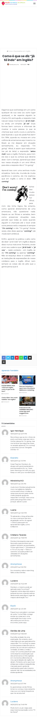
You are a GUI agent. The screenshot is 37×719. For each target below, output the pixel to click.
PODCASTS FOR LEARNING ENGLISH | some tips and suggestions (26, 410)
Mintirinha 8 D (17, 481)
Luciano (14, 581)
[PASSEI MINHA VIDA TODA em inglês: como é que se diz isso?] (10, 379)
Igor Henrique (17, 431)
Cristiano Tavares (18, 535)
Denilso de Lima (14, 64)
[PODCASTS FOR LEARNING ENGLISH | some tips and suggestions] (27, 401)
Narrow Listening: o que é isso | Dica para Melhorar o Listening (27, 388)
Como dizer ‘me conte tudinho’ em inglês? (10, 398)
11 (29, 64)
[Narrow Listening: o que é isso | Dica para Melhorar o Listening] (27, 379)
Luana (13, 510)
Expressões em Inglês (22, 51)
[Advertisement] (18, 27)
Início (10, 51)
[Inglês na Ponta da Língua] (13, 3)
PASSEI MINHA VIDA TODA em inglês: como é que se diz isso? (8, 388)
